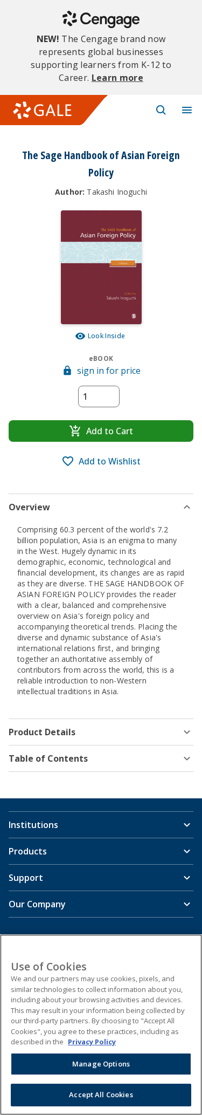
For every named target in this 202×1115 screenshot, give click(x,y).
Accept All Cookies (101, 1094)
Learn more (117, 78)
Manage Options (101, 1064)
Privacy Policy (92, 1041)
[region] (101, 1024)
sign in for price (109, 371)
